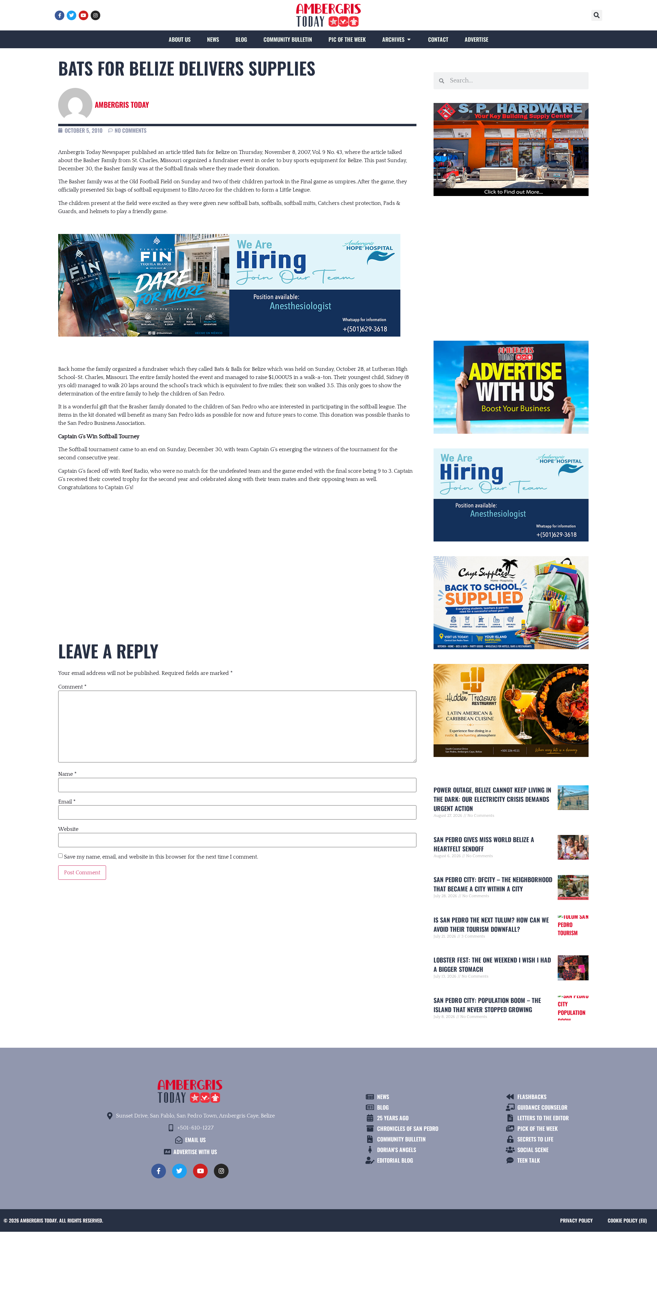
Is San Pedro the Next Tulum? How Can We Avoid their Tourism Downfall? (491, 924)
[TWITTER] (71, 15)
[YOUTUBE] (83, 15)
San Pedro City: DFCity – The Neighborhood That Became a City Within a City (493, 884)
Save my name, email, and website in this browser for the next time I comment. (161, 857)
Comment (72, 687)
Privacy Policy (576, 1220)
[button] (596, 15)
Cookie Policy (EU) (627, 1220)
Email (67, 802)
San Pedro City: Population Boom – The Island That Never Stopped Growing (487, 1005)
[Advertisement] (237, 553)
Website (68, 829)
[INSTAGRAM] (95, 15)
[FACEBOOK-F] (59, 15)
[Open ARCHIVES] (409, 39)
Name (67, 774)
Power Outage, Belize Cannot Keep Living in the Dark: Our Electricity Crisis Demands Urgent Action (492, 799)
